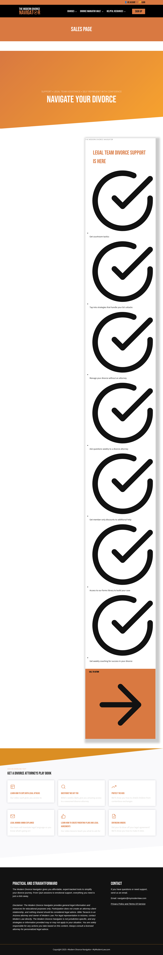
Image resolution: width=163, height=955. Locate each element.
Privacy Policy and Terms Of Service (128, 904)
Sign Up (138, 11)
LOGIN (143, 2)
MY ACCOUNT (131, 2)
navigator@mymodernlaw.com (131, 898)
